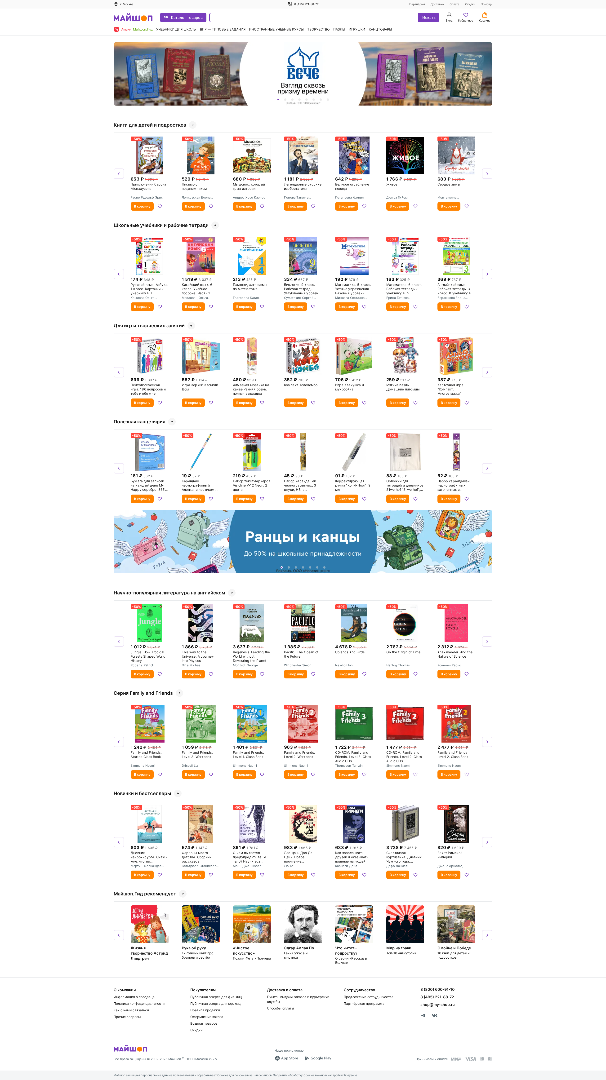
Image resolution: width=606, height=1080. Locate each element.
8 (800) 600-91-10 (437, 989)
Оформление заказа (206, 1017)
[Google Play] (317, 1058)
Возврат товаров (204, 1023)
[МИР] (456, 1059)
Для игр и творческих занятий (149, 325)
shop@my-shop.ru (437, 1004)
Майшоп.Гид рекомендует (145, 894)
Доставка (437, 4)
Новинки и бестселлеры (142, 793)
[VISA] (470, 1059)
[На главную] (133, 17)
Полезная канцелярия (139, 422)
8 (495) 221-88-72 (306, 4)
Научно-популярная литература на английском (169, 593)
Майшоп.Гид (143, 29)
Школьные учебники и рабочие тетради (161, 225)
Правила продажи (205, 1010)
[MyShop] (130, 1051)
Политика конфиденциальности (139, 1003)
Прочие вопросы (127, 1017)
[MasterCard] (482, 1059)
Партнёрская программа (364, 1003)
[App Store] (286, 1058)
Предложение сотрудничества (368, 997)
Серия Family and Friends (143, 693)
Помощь (486, 4)
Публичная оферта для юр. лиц (215, 1003)
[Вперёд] (487, 74)
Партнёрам (417, 4)
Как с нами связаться (131, 1010)
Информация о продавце (134, 997)
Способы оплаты (280, 1008)
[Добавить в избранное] (160, 206)
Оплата (454, 4)
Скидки (470, 4)
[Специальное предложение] (303, 74)
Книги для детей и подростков (150, 125)
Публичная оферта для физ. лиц (216, 997)
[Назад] (119, 74)
